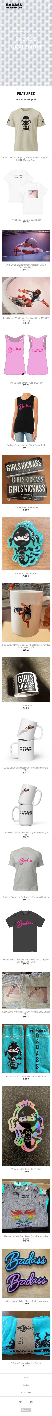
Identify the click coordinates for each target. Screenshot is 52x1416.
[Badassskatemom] (14, 5)
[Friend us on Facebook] (26, 1402)
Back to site (26, 1393)
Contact (26, 1385)
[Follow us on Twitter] (20, 1402)
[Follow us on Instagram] (31, 1402)
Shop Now (26, 57)
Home (26, 1377)
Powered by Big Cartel (26, 1410)
